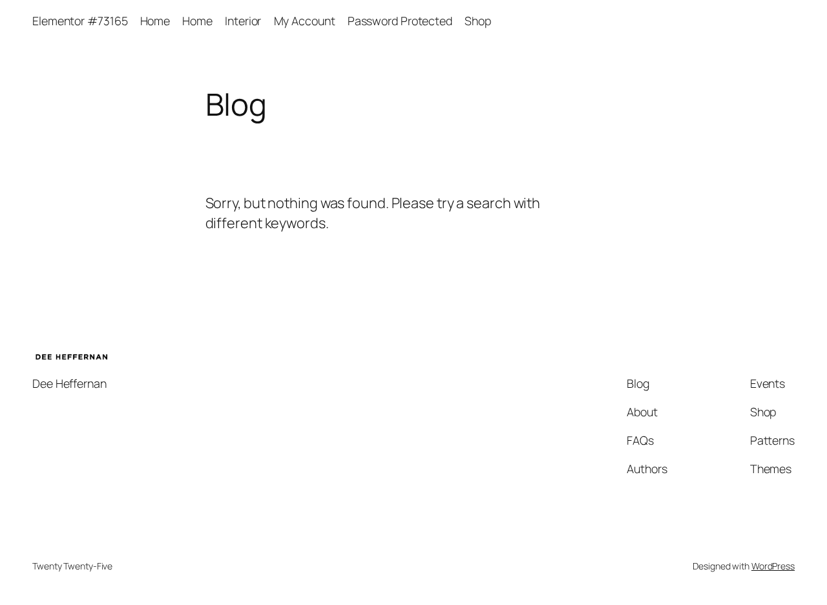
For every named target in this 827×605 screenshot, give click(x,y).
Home (155, 20)
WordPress (773, 566)
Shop (478, 20)
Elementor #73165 (79, 20)
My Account (304, 20)
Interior (243, 20)
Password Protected (400, 20)
